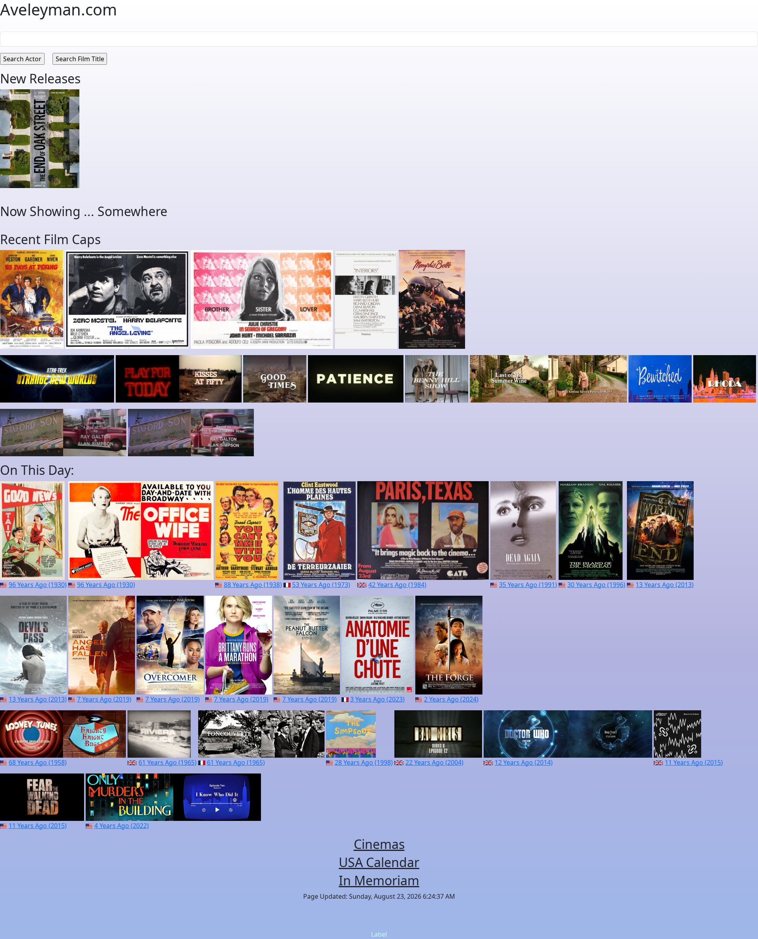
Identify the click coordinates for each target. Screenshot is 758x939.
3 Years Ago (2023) (377, 699)
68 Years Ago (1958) (38, 762)
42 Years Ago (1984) (397, 584)
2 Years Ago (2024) (451, 699)
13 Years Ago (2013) (665, 584)
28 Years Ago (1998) (364, 762)
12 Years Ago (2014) (524, 762)
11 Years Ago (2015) (694, 762)
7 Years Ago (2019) (104, 699)
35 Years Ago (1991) (528, 584)
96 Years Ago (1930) (38, 584)
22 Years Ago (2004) (434, 762)
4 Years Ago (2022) (121, 825)
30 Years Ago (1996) (596, 584)
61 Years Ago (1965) (168, 762)
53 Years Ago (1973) (321, 584)
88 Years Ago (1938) (253, 584)
